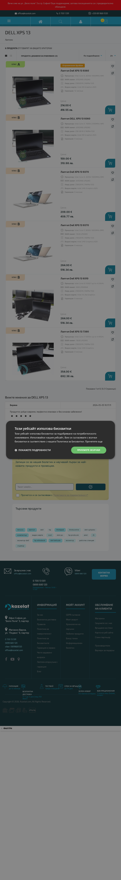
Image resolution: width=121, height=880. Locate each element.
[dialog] (60, 440)
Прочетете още (93, 441)
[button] (33, 450)
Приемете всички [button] (88, 449)
